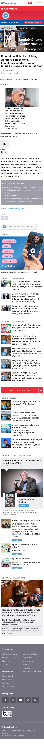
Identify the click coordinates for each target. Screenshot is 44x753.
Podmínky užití (29, 731)
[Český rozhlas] (8, 3)
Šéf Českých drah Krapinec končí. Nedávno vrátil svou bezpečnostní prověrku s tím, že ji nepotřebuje (20, 631)
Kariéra (26, 664)
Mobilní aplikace (9, 686)
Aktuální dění (8, 28)
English (5, 733)
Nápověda (27, 657)
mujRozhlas (6, 234)
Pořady (6, 256)
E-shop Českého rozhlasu (16, 455)
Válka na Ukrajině (9, 654)
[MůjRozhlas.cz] (4, 84)
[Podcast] (2, 152)
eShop (5, 664)
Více (34, 28)
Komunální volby (9, 657)
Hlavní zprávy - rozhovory (12, 73)
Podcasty (6, 683)
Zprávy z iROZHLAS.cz (13, 578)
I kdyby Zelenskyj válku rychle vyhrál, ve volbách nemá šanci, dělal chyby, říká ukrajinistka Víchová (18, 622)
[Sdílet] (6, 152)
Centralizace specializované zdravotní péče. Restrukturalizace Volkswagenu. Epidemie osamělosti (25, 430)
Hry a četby (8, 241)
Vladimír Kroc (13, 209)
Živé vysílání (8, 261)
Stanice (5, 661)
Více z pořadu (9, 398)
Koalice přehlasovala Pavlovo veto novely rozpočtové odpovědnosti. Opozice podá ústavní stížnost (21, 613)
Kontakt (26, 668)
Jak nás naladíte (30, 654)
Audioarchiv (7, 679)
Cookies (5, 731)
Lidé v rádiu (28, 661)
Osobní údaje (16, 731)
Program (23, 28)
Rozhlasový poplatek (32, 671)
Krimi (6, 246)
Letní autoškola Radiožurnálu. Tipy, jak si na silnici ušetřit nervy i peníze (26, 327)
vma (22, 209)
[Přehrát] (4, 144)
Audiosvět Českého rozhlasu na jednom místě (19, 272)
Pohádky (7, 251)
